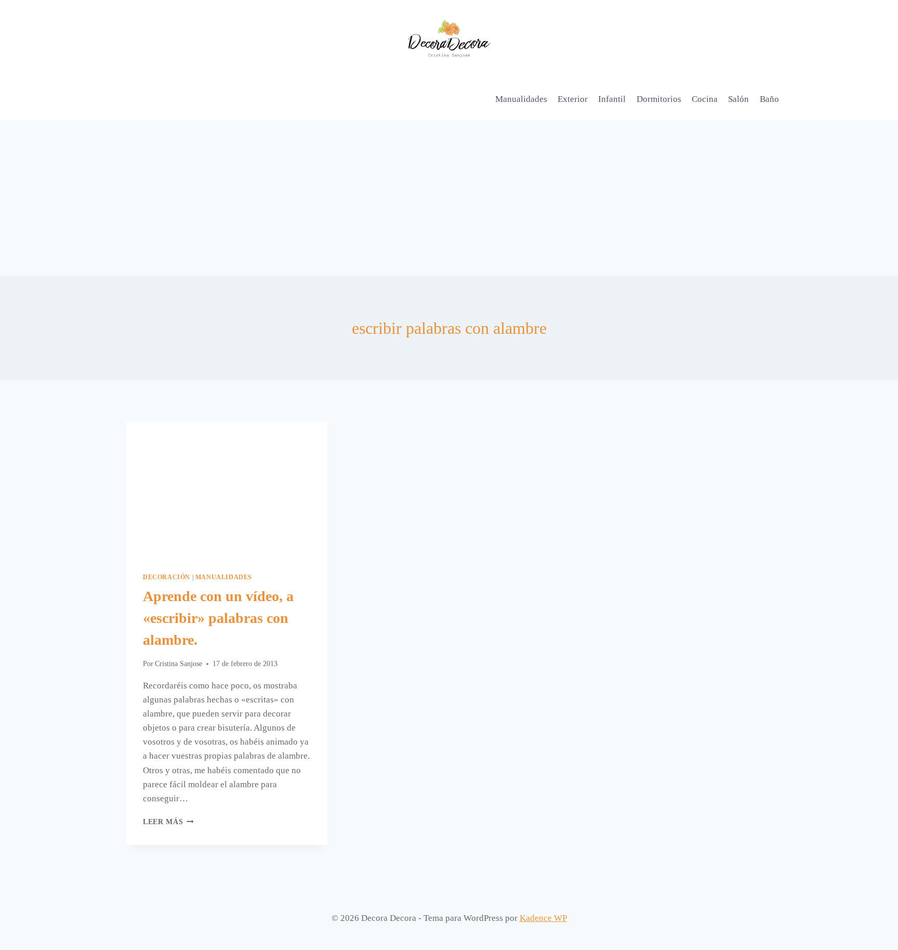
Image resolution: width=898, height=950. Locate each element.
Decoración (166, 577)
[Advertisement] (449, 198)
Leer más (168, 822)
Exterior (573, 99)
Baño (769, 99)
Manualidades (521, 99)
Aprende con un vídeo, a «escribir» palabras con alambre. (218, 618)
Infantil (612, 99)
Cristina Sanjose (178, 664)
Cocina (705, 99)
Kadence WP (543, 918)
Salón (738, 99)
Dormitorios (659, 99)
